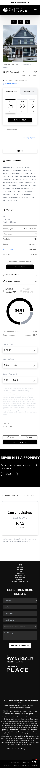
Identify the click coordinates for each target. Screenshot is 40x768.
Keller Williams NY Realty (20, 582)
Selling (20, 571)
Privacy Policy (7, 765)
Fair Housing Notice (20, 2)
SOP (23, 706)
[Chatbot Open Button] (34, 762)
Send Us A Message (20, 646)
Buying (20, 569)
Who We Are (20, 577)
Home (20, 565)
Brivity (18, 762)
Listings (20, 567)
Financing (20, 573)
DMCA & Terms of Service (21, 765)
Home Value (20, 575)
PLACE (20, 702)
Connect (20, 580)
